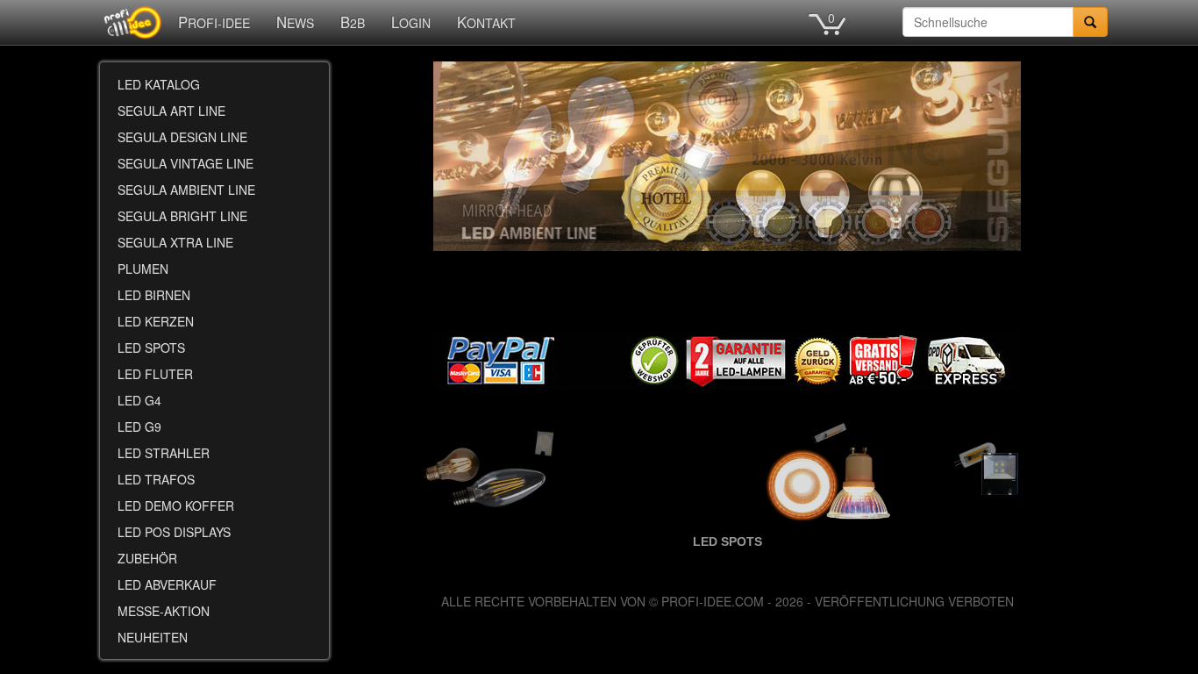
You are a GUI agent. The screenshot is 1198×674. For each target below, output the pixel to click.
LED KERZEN (156, 321)
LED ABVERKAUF (167, 584)
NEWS (295, 21)
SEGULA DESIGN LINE (182, 137)
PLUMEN (143, 268)
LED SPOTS (151, 347)
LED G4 (139, 400)
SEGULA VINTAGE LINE (185, 163)
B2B (352, 21)
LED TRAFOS (156, 479)
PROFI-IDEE (214, 21)
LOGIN (411, 21)
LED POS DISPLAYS (174, 532)
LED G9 (139, 426)
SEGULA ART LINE (171, 110)
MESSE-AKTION (164, 611)
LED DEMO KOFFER (176, 505)
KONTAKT (486, 21)
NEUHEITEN (153, 637)
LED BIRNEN (154, 295)
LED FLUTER (155, 374)
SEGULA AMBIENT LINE (186, 189)
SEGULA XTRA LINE (175, 242)
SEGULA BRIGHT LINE (182, 216)
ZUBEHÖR (147, 558)
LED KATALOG (159, 84)
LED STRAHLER (164, 453)
